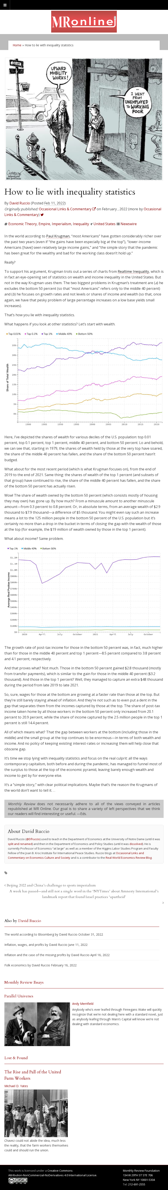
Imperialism (61, 223)
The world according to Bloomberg (29, 934)
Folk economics (15, 965)
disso (133, 844)
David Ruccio (19, 203)
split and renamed (20, 844)
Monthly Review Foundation (141, 1171)
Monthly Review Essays (24, 982)
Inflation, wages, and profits (24, 945)
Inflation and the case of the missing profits (35, 955)
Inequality (81, 223)
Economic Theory (22, 223)
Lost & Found (16, 1058)
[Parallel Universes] (37, 1024)
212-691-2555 (136, 1184)
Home (17, 45)
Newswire (129, 223)
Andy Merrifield (82, 1004)
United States (104, 223)
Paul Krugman (58, 236)
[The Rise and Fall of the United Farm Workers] (36, 1113)
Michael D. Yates (16, 1086)
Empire (44, 223)
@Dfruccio (33, 839)
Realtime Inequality (133, 271)
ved (139, 844)
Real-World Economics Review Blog (129, 858)
